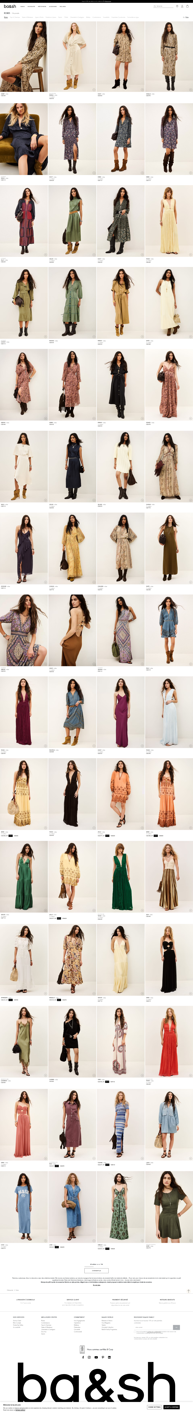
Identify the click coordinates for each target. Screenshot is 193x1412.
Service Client (17, 1320)
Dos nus (43, 1331)
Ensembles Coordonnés (118, 17)
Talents (104, 1325)
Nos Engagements (79, 1320)
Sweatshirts (106, 17)
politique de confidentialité (154, 1331)
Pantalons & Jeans (51, 17)
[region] (96, 1407)
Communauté (78, 1331)
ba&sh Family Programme (109, 1329)
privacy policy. (20, 1410)
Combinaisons (96, 17)
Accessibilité (16, 1327)
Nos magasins (106, 1323)
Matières (76, 1325)
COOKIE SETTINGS (154, 1407)
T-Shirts (66, 17)
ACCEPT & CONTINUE (172, 1407)
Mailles (88, 17)
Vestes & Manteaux (27, 17)
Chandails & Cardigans (77, 17)
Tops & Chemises (15, 17)
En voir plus (96, 1285)
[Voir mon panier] (187, 6)
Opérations (77, 1323)
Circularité (77, 1329)
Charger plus (96, 1270)
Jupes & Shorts (39, 17)
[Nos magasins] (177, 6)
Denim (60, 17)
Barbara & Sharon (107, 1320)
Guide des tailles (18, 1325)
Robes (6, 17)
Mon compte (17, 1323)
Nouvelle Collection (107, 1327)
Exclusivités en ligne (133, 17)
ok (176, 1327)
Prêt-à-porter (10, 1290)
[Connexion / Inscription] (182, 6)
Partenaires (77, 1327)
